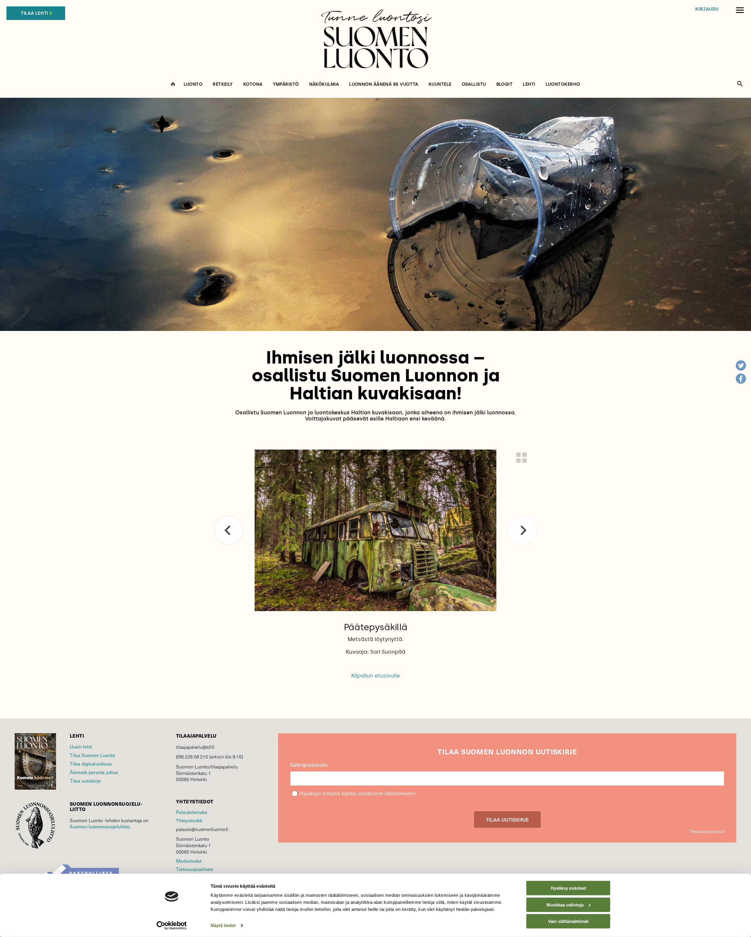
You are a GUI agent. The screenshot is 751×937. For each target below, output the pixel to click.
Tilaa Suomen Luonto (92, 754)
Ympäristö (286, 84)
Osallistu (474, 84)
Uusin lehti (81, 746)
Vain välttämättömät (568, 921)
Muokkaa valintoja (565, 904)
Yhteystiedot (189, 820)
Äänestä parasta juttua (94, 771)
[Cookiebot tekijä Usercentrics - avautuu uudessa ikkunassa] (171, 925)
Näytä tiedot (223, 925)
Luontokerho (563, 84)
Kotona (253, 84)
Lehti (529, 84)
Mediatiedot (188, 860)
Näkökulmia (324, 84)
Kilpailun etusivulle (375, 675)
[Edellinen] (228, 530)
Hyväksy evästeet (568, 888)
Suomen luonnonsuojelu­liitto (100, 826)
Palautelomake (191, 811)
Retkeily (223, 84)
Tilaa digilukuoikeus (91, 763)
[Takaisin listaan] (521, 457)
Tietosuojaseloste (194, 868)
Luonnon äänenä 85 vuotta (383, 84)
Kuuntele (440, 84)
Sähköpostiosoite (308, 765)
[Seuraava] (522, 530)
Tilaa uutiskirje (85, 780)
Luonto (193, 84)
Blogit (504, 84)
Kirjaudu (707, 9)
